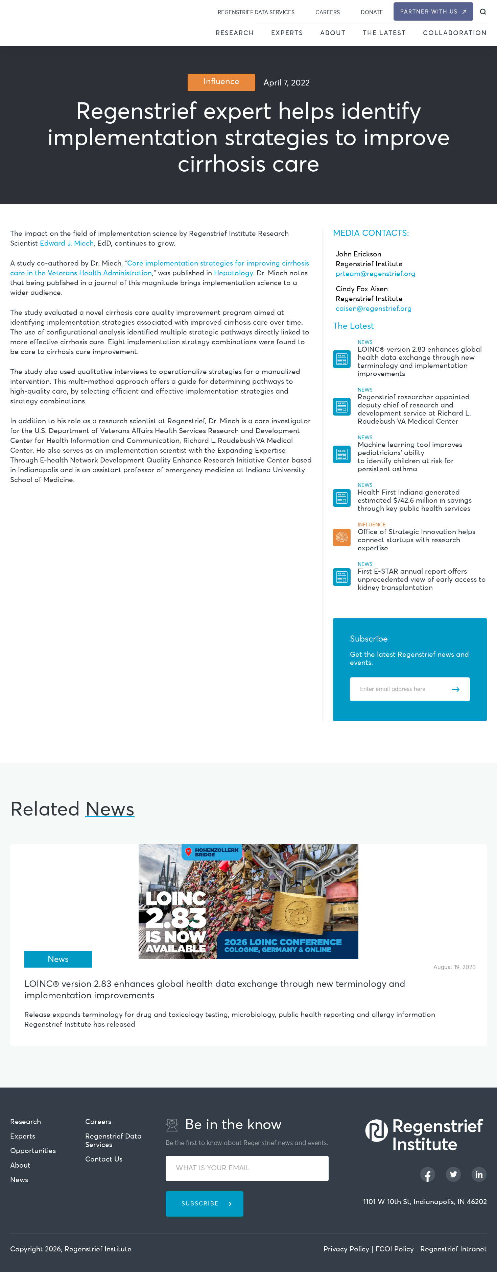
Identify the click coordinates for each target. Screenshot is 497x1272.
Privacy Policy (346, 1249)
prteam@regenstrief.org (376, 274)
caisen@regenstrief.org (374, 309)
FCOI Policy (395, 1249)
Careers (327, 12)
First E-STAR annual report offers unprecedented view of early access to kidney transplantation (422, 580)
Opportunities (33, 1151)
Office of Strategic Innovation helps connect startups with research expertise (416, 540)
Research (235, 33)
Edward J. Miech (67, 243)
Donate (372, 12)
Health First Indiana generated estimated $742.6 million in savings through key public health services (415, 501)
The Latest (384, 33)
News (19, 1180)
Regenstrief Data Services (256, 12)
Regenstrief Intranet (453, 1249)
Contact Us (103, 1159)
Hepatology (233, 273)
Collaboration (455, 33)
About (333, 33)
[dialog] (483, 11)
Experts (287, 33)
